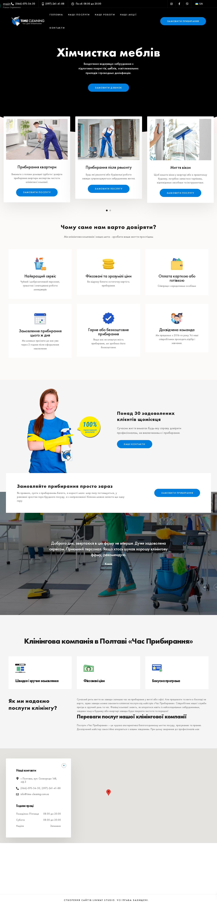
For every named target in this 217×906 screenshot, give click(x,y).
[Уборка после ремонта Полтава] (108, 138)
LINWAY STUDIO (104, 900)
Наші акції (128, 14)
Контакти (57, 27)
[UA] (196, 3)
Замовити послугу (37, 192)
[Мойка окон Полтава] (180, 138)
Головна (56, 14)
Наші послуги (79, 14)
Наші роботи (105, 14)
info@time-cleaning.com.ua (35, 794)
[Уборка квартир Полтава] (37, 137)
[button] (108, 792)
